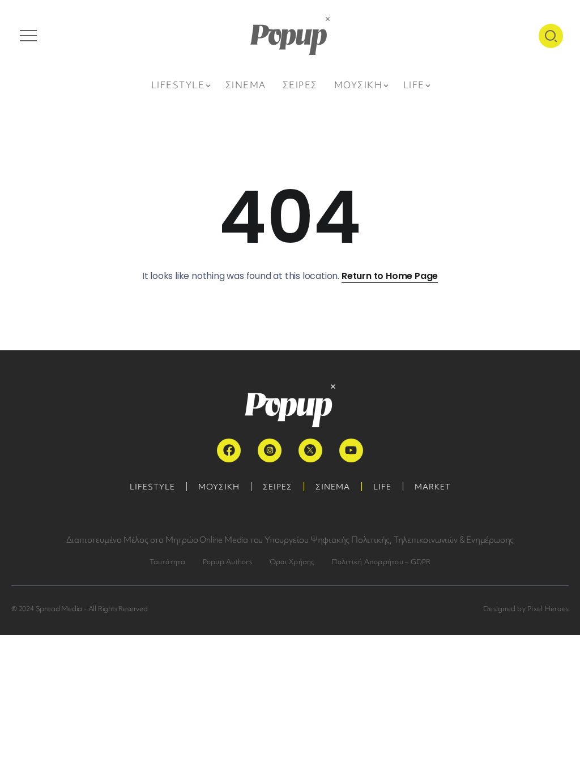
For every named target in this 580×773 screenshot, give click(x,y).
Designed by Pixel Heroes (526, 608)
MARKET (433, 487)
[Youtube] (351, 450)
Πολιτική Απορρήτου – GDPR (380, 561)
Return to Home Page (390, 275)
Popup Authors (227, 561)
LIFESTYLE (152, 487)
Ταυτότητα (168, 561)
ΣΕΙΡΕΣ (277, 487)
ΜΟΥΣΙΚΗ (219, 487)
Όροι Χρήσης (292, 561)
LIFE (382, 487)
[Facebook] (229, 450)
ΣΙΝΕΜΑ (332, 487)
